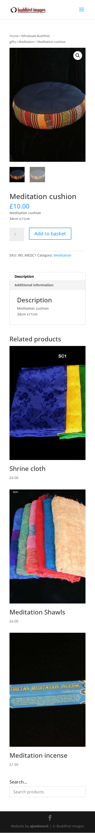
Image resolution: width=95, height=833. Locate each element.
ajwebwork (39, 826)
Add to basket (50, 233)
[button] (77, 55)
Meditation (27, 41)
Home (14, 36)
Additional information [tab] (34, 285)
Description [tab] (24, 276)
